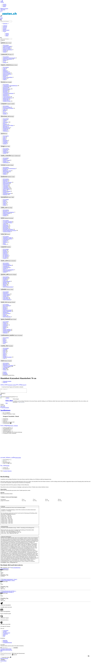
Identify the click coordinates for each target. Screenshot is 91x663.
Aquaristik (5, 349)
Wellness (4, 174)
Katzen (4, 351)
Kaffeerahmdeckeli (6, 281)
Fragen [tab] (5, 382)
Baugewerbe (5, 87)
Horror (4, 139)
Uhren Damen (6, 297)
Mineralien (5, 283)
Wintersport (5, 332)
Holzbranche (5, 95)
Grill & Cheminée (6, 189)
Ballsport (4, 322)
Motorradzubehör (6, 127)
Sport (4, 343)
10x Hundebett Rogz (4, 568)
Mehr (7, 403)
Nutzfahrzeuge (6, 128)
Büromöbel (5, 91)
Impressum (5, 640)
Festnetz (4, 200)
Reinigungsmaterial (7, 191)
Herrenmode (5, 227)
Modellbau (6, 247)
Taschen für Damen (7, 231)
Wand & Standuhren (7, 299)
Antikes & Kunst (6, 43)
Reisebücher (5, 75)
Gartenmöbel (5, 186)
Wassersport (5, 331)
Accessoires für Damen (7, 221)
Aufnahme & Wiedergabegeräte (9, 57)
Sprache (4, 31)
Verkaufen (5, 26)
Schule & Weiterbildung (7, 77)
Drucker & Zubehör (7, 107)
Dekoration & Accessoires (8, 365)
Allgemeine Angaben (7, 381)
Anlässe (4, 223)
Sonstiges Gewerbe (7, 101)
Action (4, 137)
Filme (4, 133)
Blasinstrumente (6, 264)
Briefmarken (5, 277)
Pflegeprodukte (6, 171)
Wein (4, 243)
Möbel (4, 368)
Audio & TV (7, 54)
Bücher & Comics (9, 65)
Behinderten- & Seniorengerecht (9, 168)
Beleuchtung (5, 364)
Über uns (5, 27)
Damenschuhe (6, 226)
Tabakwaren (5, 242)
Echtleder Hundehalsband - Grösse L (7, 580)
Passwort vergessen (4, 658)
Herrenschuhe (5, 228)
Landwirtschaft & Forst (7, 97)
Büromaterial (5, 90)
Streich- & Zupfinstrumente (8, 269)
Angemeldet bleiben (6, 657)
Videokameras (6, 151)
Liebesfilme (5, 142)
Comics (4, 68)
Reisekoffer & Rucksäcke (8, 229)
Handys (4, 201)
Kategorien (5, 23)
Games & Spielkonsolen (10, 155)
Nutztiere (5, 353)
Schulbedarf (5, 214)
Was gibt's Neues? (6, 632)
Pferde (4, 354)
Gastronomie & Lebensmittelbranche (10, 85)
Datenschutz (5, 641)
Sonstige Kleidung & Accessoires (9, 230)
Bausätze (4, 250)
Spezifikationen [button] (5, 410)
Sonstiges (5, 50)
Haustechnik (5, 94)
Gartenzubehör (6, 187)
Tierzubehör (7, 346)
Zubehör (4, 62)
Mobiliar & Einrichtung (7, 49)
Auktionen (5, 25)
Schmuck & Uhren (7, 289)
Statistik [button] (4, 465)
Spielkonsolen (5, 162)
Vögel (4, 358)
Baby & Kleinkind (6, 305)
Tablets (4, 203)
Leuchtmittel (5, 367)
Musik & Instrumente (8, 260)
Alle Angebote (6, 45)
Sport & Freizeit (8, 319)
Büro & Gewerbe (6, 82)
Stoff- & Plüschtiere (7, 316)
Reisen (4, 341)
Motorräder (5, 126)
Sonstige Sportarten (7, 329)
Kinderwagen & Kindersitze (8, 212)
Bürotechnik (5, 92)
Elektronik (5, 252)
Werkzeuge (5, 194)
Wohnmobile (5, 131)
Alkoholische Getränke (7, 238)
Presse (4, 635)
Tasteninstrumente (6, 270)
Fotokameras (5, 149)
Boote (4, 123)
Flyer (4, 636)
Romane (4, 76)
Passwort (15, 654)
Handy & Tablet (7, 197)
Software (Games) (6, 160)
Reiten (4, 328)
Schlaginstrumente (6, 267)
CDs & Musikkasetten (7, 265)
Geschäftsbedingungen (7, 642)
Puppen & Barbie (6, 313)
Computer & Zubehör (7, 103)
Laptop (4, 109)
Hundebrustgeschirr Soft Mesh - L (7, 592)
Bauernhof (5, 307)
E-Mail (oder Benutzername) (19, 653)
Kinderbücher (5, 71)
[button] (45, 16)
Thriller (4, 79)
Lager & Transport (6, 96)
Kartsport (5, 326)
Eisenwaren (5, 181)
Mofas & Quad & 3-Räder (8, 125)
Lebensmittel (5, 239)
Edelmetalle (5, 292)
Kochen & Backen (6, 72)
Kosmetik (5, 169)
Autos (4, 121)
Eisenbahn (5, 251)
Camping (5, 323)
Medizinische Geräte (7, 170)
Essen (4, 338)
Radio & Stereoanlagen (7, 59)
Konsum (5, 234)
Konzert (4, 339)
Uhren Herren (5, 298)
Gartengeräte (5, 185)
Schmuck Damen (6, 294)
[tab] (21, 384)
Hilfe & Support (4, 8)
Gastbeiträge (5, 633)
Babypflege (5, 211)
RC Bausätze (5, 254)
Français (4, 5)
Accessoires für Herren (7, 222)
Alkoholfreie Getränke (7, 237)
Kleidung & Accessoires (7, 218)
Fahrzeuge (7, 116)
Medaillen (5, 282)
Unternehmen (5, 630)
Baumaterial (5, 180)
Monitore (5, 110)
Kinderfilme (5, 140)
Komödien (5, 141)
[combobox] (6, 21)
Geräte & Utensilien (7, 366)
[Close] (0, 652)
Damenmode (5, 224)
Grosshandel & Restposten (8, 93)
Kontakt (4, 28)
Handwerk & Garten (7, 176)
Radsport (4, 327)
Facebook (5, 470)
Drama (4, 138)
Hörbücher (5, 70)
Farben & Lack (6, 184)
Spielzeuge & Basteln (8, 302)
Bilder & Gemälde (6, 47)
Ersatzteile (5, 124)
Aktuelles (5, 631)
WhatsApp (9, 470)
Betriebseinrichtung (7, 88)
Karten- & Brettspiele (7, 311)
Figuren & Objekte (6, 48)
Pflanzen (4, 190)
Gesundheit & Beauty (7, 165)
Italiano (4, 6)
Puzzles (4, 314)
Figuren (4, 280)
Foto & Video (5, 146)
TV (3, 61)
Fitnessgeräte (5, 325)
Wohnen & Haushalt (6, 360)
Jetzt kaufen (2, 406)
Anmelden (16, 647)
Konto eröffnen (3, 660)
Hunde (4, 350)
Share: (1, 470)
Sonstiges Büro (6, 100)
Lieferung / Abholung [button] (9, 425)
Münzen (4, 284)
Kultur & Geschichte (7, 73)
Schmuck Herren (6, 295)
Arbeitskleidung (6, 86)
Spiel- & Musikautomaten (8, 286)
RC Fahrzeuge (6, 255)
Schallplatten (5, 266)
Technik (4, 51)
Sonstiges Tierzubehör (7, 357)
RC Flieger (5, 257)
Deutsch (2, 2)
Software (4, 112)
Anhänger (5, 119)
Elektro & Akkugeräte (7, 182)
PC (3, 111)
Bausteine (5, 308)
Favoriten (3, 9)
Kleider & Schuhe (6, 213)
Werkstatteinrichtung (7, 193)
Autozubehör (5, 122)
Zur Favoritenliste (5, 407)
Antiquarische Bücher (7, 46)
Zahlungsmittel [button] (10, 457)
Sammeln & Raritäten (8, 274)
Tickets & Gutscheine (11, 335)
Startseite (4, 371)
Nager (4, 352)
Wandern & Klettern (7, 330)
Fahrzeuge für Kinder (7, 310)
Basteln (4, 306)
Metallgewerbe (6, 98)
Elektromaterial (6, 183)
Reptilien (4, 355)
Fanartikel (5, 159)
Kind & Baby (6, 207)
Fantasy (4, 69)
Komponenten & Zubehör (8, 108)
